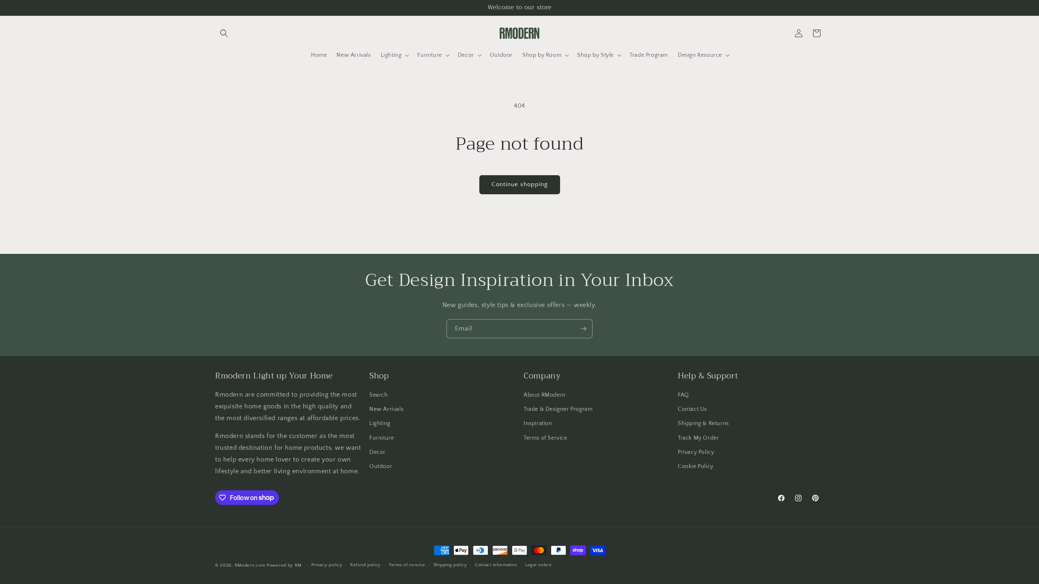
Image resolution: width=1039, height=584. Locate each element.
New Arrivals (386, 409)
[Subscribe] (583, 328)
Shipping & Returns (703, 423)
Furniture (381, 438)
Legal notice (538, 565)
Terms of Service (545, 438)
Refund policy (365, 565)
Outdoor (380, 466)
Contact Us (692, 409)
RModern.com (250, 565)
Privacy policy (327, 565)
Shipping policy (450, 565)
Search (378, 395)
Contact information (496, 565)
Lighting (379, 423)
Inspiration (538, 423)
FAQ (683, 395)
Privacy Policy (696, 452)
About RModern (545, 395)
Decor (377, 452)
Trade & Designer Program (558, 409)
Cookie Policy (696, 466)
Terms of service (407, 565)
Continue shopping (519, 184)
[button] (224, 33)
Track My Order (698, 438)
